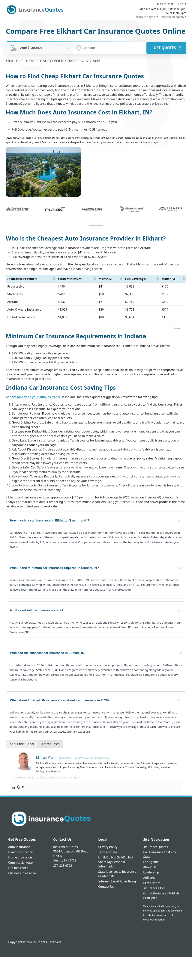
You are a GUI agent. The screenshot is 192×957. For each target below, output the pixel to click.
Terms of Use (107, 852)
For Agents (151, 862)
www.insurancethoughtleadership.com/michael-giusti (47, 777)
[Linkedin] (13, 787)
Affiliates (149, 878)
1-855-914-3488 (163, 3)
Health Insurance (20, 852)
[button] (54, 278)
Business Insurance (22, 873)
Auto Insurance (19, 847)
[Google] (18, 787)
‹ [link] (170, 326)
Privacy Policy (107, 847)
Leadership (151, 872)
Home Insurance (20, 857)
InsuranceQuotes (155, 847)
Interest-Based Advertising (117, 881)
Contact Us (106, 887)
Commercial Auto (20, 863)
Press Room (151, 883)
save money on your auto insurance (35, 397)
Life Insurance (18, 868)
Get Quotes (165, 47)
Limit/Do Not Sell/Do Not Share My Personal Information (115, 861)
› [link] (183, 326)
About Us (149, 867)
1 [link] (177, 326)
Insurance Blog (154, 888)
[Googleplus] (24, 787)
